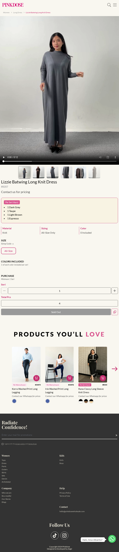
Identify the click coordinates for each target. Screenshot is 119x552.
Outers (4, 469)
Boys (62, 463)
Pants (4, 466)
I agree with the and (20, 444)
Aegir (70, 549)
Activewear (6, 482)
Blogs (4, 502)
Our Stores (6, 499)
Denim (4, 479)
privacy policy (20, 444)
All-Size (8, 250)
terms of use (32, 444)
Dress (4, 463)
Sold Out (56, 312)
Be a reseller (6, 496)
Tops (4, 460)
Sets (3, 475)
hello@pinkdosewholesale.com (72, 511)
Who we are (6, 493)
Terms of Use (65, 496)
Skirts (4, 472)
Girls (61, 460)
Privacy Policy (65, 493)
